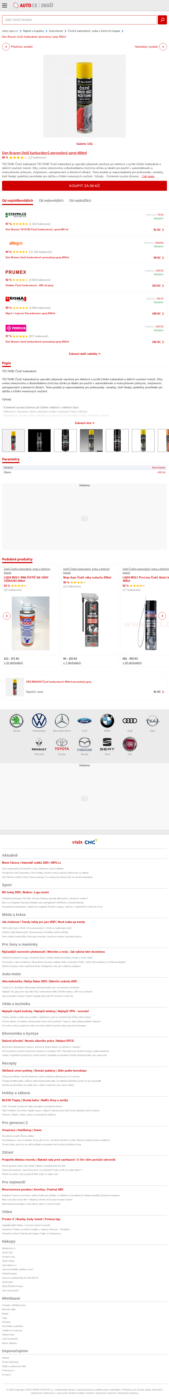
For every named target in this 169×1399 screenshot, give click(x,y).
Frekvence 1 (8, 1370)
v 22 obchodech (13, 662)
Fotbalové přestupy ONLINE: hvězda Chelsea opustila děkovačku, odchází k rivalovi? (45, 898)
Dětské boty (8, 1334)
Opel (152, 730)
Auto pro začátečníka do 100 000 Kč (20, 1278)
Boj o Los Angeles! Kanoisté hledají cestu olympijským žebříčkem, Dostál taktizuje (43, 902)
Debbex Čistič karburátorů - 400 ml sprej (29, 285)
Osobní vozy (8, 1256)
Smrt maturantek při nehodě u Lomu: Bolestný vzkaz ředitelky (33, 868)
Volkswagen (39, 730)
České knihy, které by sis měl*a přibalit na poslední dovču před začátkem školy (41, 1144)
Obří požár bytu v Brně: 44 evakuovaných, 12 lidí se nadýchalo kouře (37, 928)
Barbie (5, 1313)
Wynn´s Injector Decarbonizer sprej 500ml (30, 313)
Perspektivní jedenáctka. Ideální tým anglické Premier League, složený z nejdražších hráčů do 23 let (52, 906)
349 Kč (156, 313)
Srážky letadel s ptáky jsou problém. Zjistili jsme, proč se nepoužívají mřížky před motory (46, 1017)
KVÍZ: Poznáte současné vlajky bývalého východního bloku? (32, 1106)
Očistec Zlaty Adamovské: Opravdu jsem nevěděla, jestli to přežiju (35, 932)
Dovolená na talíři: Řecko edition (18, 1136)
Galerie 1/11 (84, 143)
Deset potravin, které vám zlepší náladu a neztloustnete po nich (34, 1166)
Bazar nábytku (9, 1343)
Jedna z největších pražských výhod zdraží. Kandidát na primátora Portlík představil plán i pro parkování (54, 1055)
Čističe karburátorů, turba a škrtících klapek (94, 31)
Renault (39, 754)
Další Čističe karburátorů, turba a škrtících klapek (27, 571)
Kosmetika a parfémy (12, 1326)
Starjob (5, 1358)
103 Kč (156, 285)
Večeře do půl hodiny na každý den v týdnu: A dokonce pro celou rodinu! (38, 1085)
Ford (84, 730)
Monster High (8, 1309)
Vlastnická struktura (128, 1393)
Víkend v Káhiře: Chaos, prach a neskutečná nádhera (29, 1114)
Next (162, 616)
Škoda (16, 730)
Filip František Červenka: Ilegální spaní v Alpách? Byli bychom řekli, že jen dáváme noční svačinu (50, 1110)
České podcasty (10, 1362)
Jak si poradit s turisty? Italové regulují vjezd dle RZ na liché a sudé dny (38, 996)
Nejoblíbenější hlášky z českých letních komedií (26, 1225)
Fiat (130, 754)
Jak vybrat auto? (10, 1290)
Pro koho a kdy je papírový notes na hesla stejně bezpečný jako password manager (44, 1025)
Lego (4, 1318)
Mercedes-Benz (62, 730)
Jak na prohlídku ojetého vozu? (17, 1269)
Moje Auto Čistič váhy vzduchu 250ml (87, 577)
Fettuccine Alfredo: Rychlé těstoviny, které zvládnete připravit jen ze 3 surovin (41, 1076)
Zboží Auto (7, 1282)
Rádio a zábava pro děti (14, 1366)
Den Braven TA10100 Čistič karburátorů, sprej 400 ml (37, 229)
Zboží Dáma (8, 1261)
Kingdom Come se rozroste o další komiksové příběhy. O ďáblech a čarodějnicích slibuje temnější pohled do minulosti (60, 1195)
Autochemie (56, 31)
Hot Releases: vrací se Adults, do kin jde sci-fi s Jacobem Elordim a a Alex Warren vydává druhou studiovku (56, 1140)
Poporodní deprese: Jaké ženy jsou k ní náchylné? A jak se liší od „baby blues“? (42, 1170)
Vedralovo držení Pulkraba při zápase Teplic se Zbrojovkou (31, 1233)
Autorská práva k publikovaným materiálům (98, 1389)
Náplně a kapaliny (33, 31)
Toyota (62, 754)
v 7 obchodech (72, 662)
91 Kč (157, 229)
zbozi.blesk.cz (9, 1265)
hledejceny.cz (9, 1248)
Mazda (84, 754)
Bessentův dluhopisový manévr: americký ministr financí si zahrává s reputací (41, 1047)
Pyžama (6, 1322)
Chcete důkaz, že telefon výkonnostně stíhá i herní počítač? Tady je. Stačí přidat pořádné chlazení (51, 1021)
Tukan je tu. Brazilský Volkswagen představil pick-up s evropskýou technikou (40, 987)
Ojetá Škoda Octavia (12, 1286)
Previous (7, 616)
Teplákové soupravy (12, 1330)
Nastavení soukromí (106, 1393)
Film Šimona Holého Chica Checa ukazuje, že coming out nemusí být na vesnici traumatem (47, 877)
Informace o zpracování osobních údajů (64, 1393)
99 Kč (157, 257)
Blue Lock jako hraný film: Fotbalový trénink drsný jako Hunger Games (37, 1199)
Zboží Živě (7, 1252)
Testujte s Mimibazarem (14, 1305)
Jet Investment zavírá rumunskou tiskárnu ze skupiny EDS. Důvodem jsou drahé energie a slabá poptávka (55, 1051)
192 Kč (156, 342)
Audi (130, 730)
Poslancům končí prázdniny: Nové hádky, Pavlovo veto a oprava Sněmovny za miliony (45, 873)
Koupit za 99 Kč (84, 186)
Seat (107, 754)
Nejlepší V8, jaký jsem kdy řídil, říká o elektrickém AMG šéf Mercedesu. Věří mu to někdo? (47, 991)
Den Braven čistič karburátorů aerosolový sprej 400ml (44, 153)
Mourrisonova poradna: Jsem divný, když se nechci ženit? (31, 1204)
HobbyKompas (9, 1273)
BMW (107, 730)
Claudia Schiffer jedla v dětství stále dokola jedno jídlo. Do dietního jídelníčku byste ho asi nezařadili (51, 1081)
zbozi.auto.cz (10, 31)
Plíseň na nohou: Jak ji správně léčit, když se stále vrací (30, 1174)
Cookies (90, 1393)
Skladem (158, 218)
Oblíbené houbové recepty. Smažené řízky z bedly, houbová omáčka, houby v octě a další (47, 957)
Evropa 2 (6, 1374)
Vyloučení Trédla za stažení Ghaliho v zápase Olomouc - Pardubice (36, 1229)
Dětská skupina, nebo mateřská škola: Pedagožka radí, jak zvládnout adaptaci (41, 966)
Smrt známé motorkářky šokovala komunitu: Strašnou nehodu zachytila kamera (42, 936)
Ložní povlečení (10, 1338)
